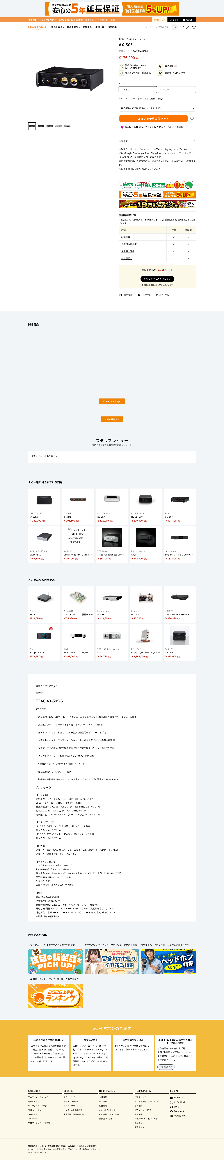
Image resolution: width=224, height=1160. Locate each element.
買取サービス (159, 19)
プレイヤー (33, 1114)
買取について (69, 1097)
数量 (121, 98)
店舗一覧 (99, 27)
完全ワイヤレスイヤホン (38, 1097)
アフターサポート (71, 1105)
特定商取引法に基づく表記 (146, 1118)
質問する (108, 420)
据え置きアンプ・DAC (137, 39)
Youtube (190, 19)
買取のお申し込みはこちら (157, 278)
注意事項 (123, 140)
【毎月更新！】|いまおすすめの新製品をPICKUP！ (53, 944)
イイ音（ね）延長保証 (73, 1110)
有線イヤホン (33, 1101)
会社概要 (103, 1097)
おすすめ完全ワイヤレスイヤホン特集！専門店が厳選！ (112, 944)
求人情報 (103, 1101)
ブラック (125, 89)
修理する (87, 27)
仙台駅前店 (126, 258)
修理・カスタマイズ (72, 1101)
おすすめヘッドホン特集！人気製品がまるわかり (165, 944)
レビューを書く (114, 402)
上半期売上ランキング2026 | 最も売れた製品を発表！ (54, 979)
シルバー (164, 89)
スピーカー (33, 1118)
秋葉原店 (125, 237)
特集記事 (112, 27)
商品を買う (56, 27)
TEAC (122, 39)
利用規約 (138, 1114)
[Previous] (30, 78)
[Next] (110, 78)
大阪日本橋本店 (129, 244)
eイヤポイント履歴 (107, 1110)
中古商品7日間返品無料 (74, 1114)
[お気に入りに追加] (192, 118)
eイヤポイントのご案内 (109, 1114)
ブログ (175, 19)
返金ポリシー (140, 1122)
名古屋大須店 (127, 251)
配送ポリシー (140, 1127)
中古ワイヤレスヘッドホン (39, 1122)
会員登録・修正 (105, 1118)
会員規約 (138, 1105)
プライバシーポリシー (144, 1110)
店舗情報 (103, 1105)
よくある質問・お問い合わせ (147, 1101)
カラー (121, 83)
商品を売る (72, 27)
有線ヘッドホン (34, 1110)
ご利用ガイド (166, 1067)
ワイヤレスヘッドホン (37, 1105)
